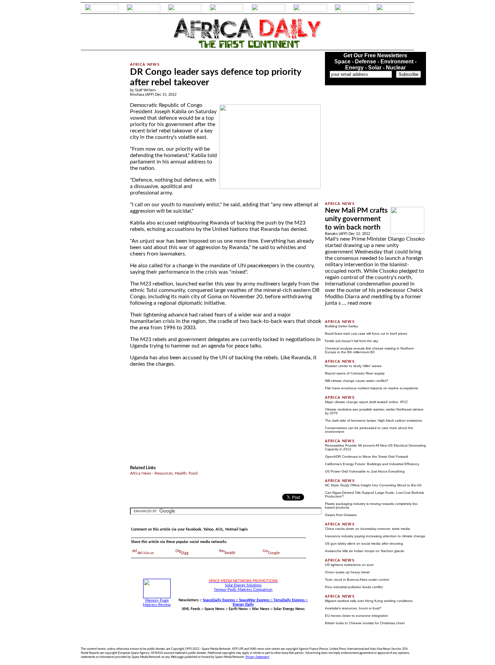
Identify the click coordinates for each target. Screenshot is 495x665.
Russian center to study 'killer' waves (353, 366)
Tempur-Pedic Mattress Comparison (243, 590)
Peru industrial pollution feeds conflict (354, 587)
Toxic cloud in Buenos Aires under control (357, 579)
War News (260, 609)
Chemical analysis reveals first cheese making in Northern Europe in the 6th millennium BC (369, 350)
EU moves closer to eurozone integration (356, 615)
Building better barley (341, 326)
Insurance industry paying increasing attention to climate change (375, 536)
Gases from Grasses (341, 515)
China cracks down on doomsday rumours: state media (367, 529)
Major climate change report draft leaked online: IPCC (366, 402)
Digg (185, 553)
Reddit (230, 553)
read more (359, 303)
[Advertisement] (96, 153)
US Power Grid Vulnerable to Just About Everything (365, 471)
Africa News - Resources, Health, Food (164, 473)
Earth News (238, 609)
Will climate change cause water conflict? (356, 381)
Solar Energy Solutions (243, 585)
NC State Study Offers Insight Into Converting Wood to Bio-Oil (373, 485)
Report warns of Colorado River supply (355, 373)
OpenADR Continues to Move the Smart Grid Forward (366, 456)
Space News (214, 609)
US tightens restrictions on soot (349, 565)
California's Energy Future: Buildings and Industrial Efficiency (372, 464)
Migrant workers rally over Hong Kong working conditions (368, 601)
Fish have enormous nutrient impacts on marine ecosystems (371, 388)
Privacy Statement (257, 657)
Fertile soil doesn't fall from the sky (351, 341)
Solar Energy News (289, 609)
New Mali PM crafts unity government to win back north (356, 219)
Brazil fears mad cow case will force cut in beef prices (366, 333)
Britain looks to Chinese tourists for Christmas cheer (365, 623)
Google (274, 553)
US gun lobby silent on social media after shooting (364, 543)
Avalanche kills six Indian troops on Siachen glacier (364, 551)
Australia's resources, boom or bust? (353, 608)
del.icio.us (145, 553)
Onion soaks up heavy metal (347, 572)
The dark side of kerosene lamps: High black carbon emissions (373, 420)
